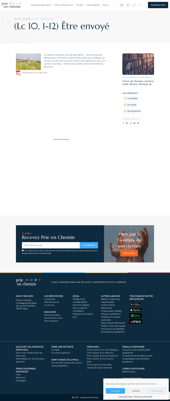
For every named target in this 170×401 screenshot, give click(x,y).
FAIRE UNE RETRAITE (62, 347)
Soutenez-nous (158, 5)
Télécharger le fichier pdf (34, 72)
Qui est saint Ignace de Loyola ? (67, 363)
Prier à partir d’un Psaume (100, 353)
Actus (106, 5)
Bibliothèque (128, 371)
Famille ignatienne (133, 347)
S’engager (21, 380)
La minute (131, 105)
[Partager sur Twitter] (127, 123)
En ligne (55, 350)
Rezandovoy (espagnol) (113, 332)
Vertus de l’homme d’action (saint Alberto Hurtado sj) (137, 83)
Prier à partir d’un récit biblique (102, 350)
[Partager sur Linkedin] (130, 123)
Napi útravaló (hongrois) (113, 323)
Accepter (115, 391)
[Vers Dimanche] (127, 5)
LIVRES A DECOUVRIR (133, 369)
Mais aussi (50, 312)
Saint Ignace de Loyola (64, 360)
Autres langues (110, 296)
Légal (76, 296)
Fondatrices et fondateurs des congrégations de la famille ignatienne (137, 359)
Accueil (17, 19)
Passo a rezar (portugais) (113, 326)
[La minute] (134, 5)
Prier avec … (94, 347)
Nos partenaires (52, 315)
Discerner (21, 377)
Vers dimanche (134, 111)
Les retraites (92, 5)
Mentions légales (81, 305)
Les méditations (53, 296)
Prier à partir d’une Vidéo (99, 365)
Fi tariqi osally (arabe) (111, 311)
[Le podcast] (121, 5)
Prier (18, 374)
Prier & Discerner (63, 5)
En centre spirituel (60, 353)
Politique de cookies (125, 396)
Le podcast (132, 98)
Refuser (136, 391)
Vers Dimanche (51, 302)
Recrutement (51, 321)
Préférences (156, 391)
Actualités (26, 19)
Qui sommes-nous (53, 318)
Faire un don (129, 253)
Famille (79, 5)
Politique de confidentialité (143, 396)
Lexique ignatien (59, 366)
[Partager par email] (134, 123)
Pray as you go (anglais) (112, 329)
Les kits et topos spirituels (99, 368)
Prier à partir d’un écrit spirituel (102, 356)
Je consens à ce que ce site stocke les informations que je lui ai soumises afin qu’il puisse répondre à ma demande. (60, 252)
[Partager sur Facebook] (123, 123)
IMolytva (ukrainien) (111, 314)
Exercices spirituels (40, 5)
